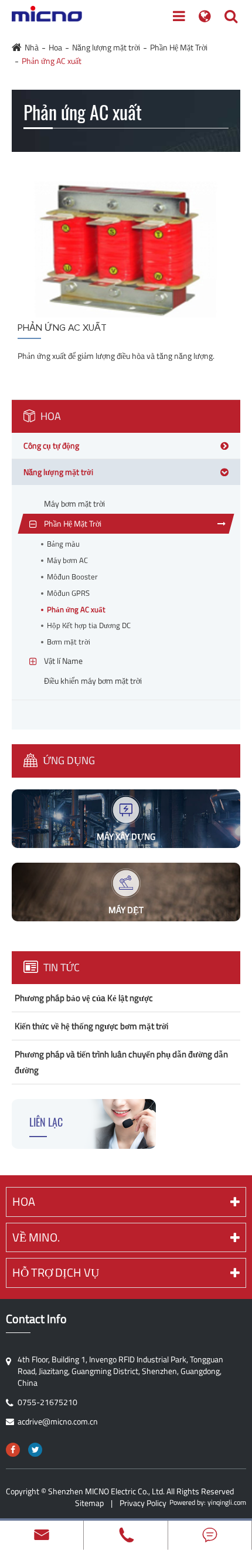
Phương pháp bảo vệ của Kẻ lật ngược (84, 998)
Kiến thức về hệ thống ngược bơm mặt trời (91, 1026)
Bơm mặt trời (68, 641)
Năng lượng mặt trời (106, 47)
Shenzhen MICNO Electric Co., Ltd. (106, 1491)
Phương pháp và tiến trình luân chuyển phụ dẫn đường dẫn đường (121, 1062)
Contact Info (36, 1319)
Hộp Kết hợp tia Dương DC (89, 625)
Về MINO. (36, 1237)
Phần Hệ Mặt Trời (178, 47)
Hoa (55, 47)
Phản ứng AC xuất (51, 61)
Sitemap (89, 1503)
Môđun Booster (72, 576)
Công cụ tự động (51, 445)
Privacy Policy (143, 1503)
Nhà (32, 47)
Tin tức (60, 967)
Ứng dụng (67, 760)
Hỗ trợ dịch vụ (55, 1272)
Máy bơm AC (67, 560)
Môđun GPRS (68, 593)
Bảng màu (63, 544)
